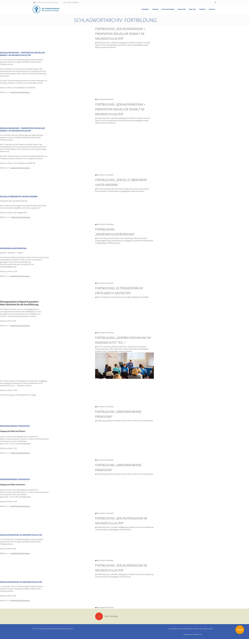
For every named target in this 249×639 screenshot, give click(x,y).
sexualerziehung (124, 45)
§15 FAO (100, 189)
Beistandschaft (108, 189)
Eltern (99, 297)
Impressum (187, 634)
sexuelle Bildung (125, 530)
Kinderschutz (142, 238)
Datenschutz (197, 634)
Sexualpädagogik (136, 45)
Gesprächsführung (116, 297)
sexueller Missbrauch (108, 47)
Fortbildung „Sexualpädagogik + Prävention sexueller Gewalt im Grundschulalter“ (120, 33)
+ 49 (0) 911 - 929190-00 (71, 2)
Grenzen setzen (138, 189)
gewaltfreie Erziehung (112, 421)
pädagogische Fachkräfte (126, 43)
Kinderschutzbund (129, 349)
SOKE (104, 351)
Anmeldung (107, 347)
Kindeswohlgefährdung (103, 241)
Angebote (145, 9)
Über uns (192, 9)
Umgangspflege (124, 191)
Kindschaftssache (101, 191)
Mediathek (182, 9)
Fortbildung (101, 43)
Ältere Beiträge (108, 616)
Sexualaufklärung (112, 45)
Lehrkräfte (114, 43)
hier (34, 395)
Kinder (107, 43)
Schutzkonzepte (113, 191)
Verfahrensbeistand (137, 191)
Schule (103, 45)
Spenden (202, 9)
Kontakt (212, 9)
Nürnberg (98, 351)
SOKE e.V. (44, 381)
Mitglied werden (168, 9)
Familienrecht (118, 189)
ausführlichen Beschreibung (20, 92)
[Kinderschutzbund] (46, 9)
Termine (155, 9)
